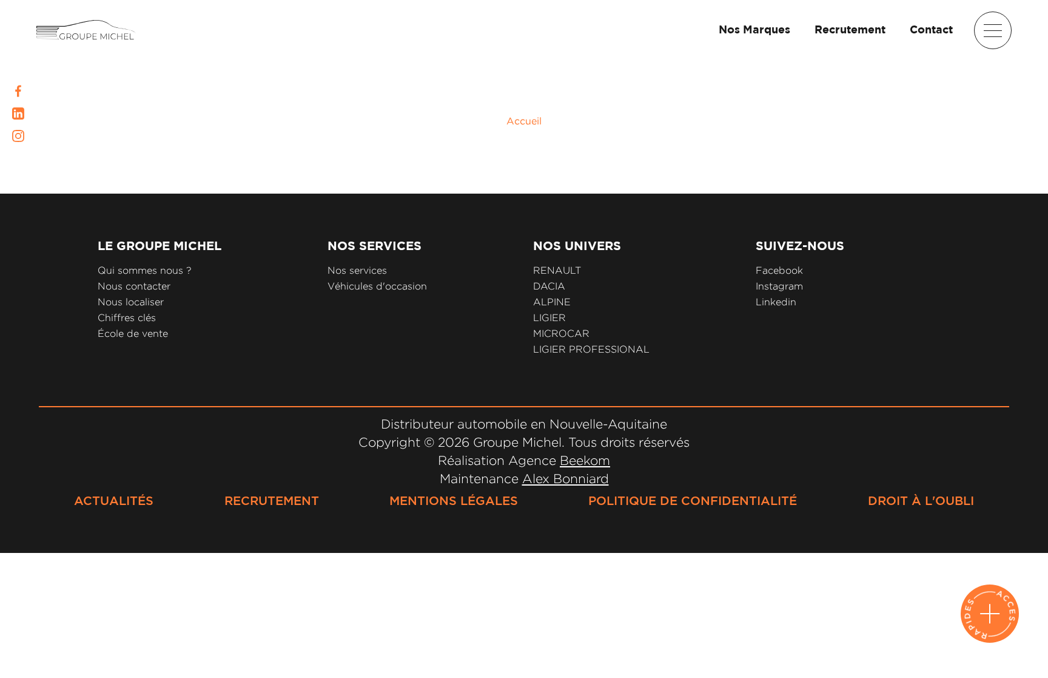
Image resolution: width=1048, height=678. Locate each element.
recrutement (271, 501)
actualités (113, 501)
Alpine (552, 302)
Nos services (357, 270)
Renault (557, 270)
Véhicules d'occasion (377, 286)
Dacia (549, 286)
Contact (931, 30)
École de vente (133, 333)
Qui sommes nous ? (145, 270)
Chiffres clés (127, 318)
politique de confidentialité (692, 501)
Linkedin (776, 302)
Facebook (779, 270)
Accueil (524, 120)
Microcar (561, 333)
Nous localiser (131, 302)
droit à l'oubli (921, 501)
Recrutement (850, 30)
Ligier (549, 318)
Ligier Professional (591, 349)
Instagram (779, 286)
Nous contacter (134, 286)
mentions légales (453, 501)
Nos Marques (754, 30)
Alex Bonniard (565, 478)
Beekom (585, 460)
